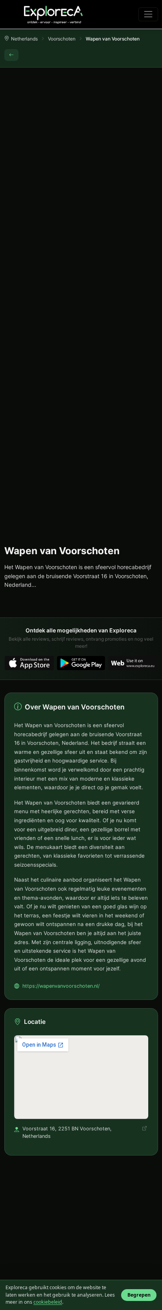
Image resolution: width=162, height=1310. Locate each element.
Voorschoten (61, 39)
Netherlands (24, 39)
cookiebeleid (47, 1302)
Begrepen (139, 1295)
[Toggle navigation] (148, 14)
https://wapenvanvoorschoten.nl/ (60, 986)
